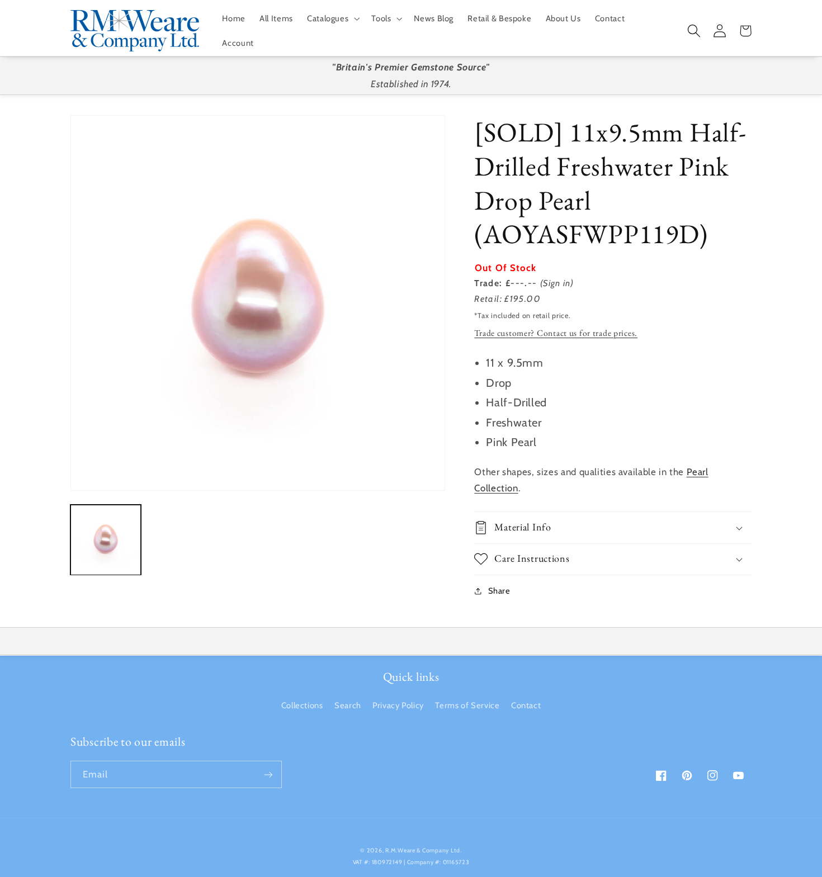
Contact (526, 705)
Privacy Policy (398, 705)
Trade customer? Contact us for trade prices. (555, 333)
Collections (302, 705)
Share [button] (499, 591)
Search (347, 705)
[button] (332, 18)
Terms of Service (467, 705)
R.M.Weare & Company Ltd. (423, 850)
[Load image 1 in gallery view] (105, 540)
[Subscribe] (268, 774)
